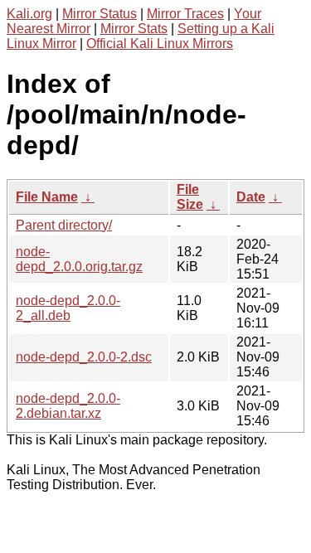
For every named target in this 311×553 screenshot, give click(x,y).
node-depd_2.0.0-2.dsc (84, 357)
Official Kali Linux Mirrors (159, 43)
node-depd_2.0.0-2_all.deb (68, 308)
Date (250, 197)
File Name (47, 197)
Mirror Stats (134, 29)
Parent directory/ (64, 225)
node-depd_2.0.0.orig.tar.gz (79, 259)
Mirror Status (99, 14)
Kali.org (29, 14)
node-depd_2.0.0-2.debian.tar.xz (68, 405)
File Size (190, 196)
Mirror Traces (185, 14)
